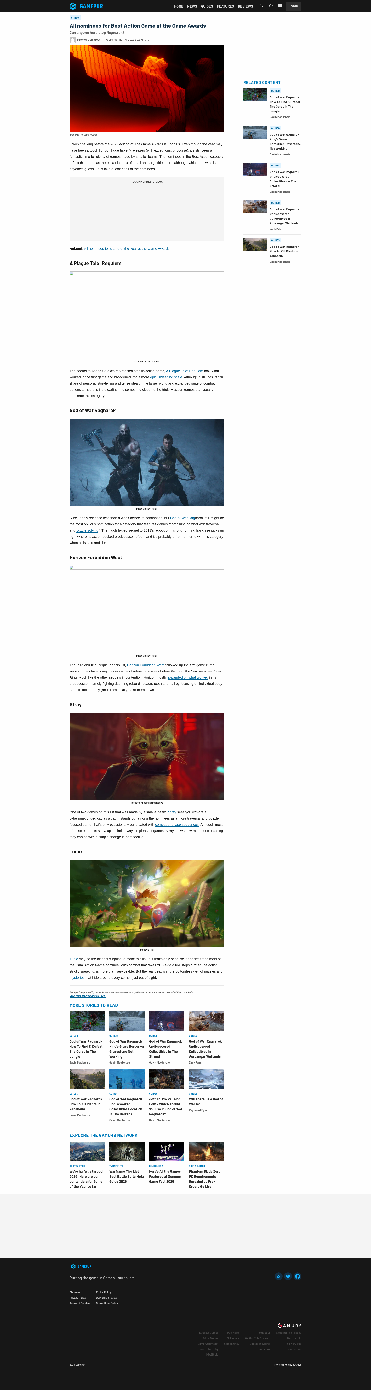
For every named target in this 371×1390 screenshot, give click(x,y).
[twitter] (288, 1276)
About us (75, 1292)
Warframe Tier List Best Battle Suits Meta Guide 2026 (126, 1176)
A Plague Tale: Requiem (184, 371)
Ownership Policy (106, 1297)
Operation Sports (260, 1343)
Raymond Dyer (198, 1110)
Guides (207, 6)
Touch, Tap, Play (208, 1349)
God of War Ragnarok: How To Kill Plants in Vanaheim (87, 1104)
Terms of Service (80, 1303)
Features (225, 6)
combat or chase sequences (177, 824)
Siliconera (233, 1338)
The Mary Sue (293, 1343)
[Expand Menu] (280, 5)
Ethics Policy (103, 1292)
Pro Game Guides (208, 1332)
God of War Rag (182, 518)
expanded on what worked (188, 677)
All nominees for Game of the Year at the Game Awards (126, 249)
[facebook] (297, 1276)
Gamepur (264, 1332)
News (192, 6)
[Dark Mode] (271, 5)
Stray (172, 812)
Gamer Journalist (208, 1343)
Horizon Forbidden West (145, 665)
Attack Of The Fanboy (288, 1332)
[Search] (261, 5)
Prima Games (210, 1338)
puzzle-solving (87, 530)
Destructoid (294, 1338)
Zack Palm (195, 1062)
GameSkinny (231, 1343)
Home (178, 6)
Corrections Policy (107, 1303)
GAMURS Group (293, 1364)
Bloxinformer (293, 1349)
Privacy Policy (78, 1297)
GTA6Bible (212, 1354)
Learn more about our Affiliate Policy (88, 995)
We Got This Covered (257, 1338)
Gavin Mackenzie (80, 1062)
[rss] (279, 1276)
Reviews (245, 6)
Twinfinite (233, 1332)
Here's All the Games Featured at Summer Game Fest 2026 (165, 1176)
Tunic (74, 959)
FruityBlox (264, 1349)
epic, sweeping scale (166, 377)
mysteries (77, 978)
